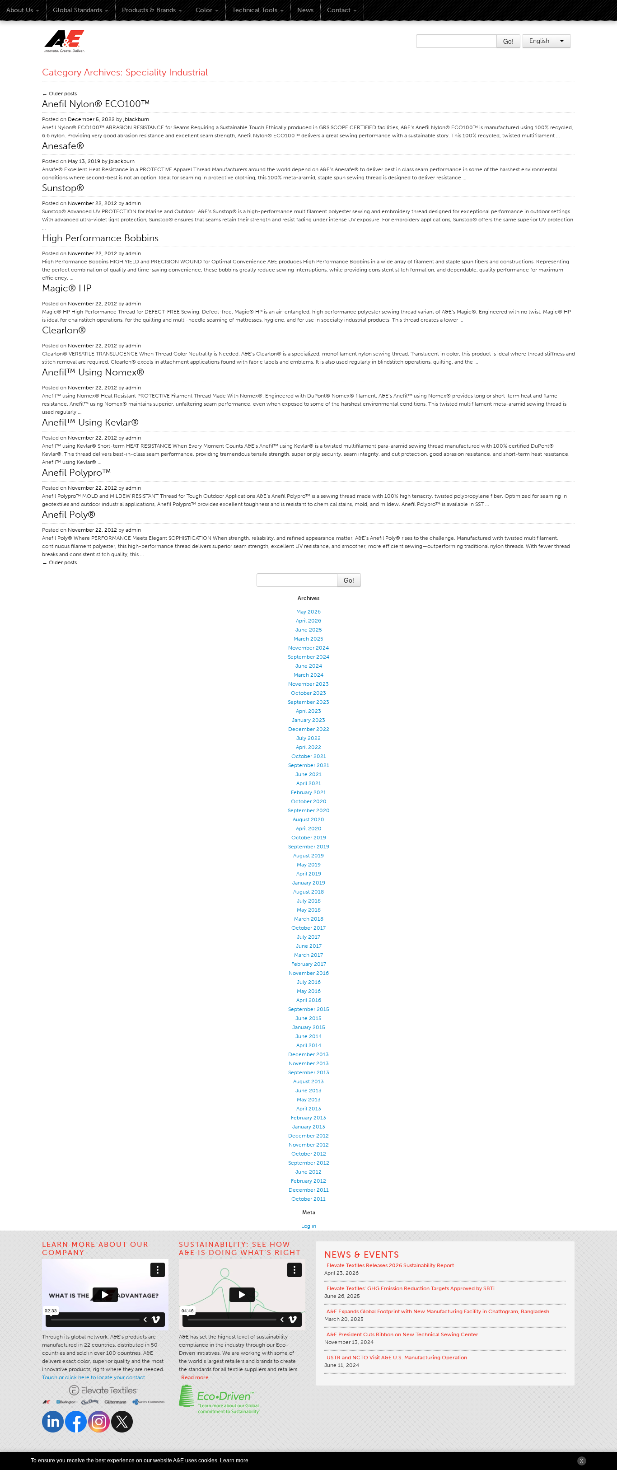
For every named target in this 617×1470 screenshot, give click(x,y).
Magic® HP (67, 288)
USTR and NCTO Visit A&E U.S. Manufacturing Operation (397, 1357)
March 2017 (308, 955)
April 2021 (308, 783)
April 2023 (308, 711)
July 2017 (308, 937)
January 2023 (308, 720)
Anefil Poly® (68, 514)
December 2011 (309, 1190)
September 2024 (308, 657)
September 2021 (308, 765)
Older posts (59, 93)
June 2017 (309, 946)
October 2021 (308, 756)
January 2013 (308, 1127)
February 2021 (308, 792)
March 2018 (308, 919)
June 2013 (308, 1090)
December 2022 (308, 729)
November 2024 (308, 648)
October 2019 (308, 837)
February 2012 (308, 1181)
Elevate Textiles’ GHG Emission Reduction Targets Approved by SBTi (411, 1288)
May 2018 (309, 910)
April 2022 (308, 747)
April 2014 (308, 1045)
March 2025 (308, 639)
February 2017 (308, 964)
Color (204, 10)
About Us (19, 10)
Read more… (197, 1377)
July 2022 (308, 738)
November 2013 (309, 1063)
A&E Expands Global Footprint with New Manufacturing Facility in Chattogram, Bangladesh (438, 1311)
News (305, 10)
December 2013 (308, 1054)
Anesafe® (63, 145)
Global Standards (77, 10)
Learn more (234, 1460)
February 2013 (308, 1117)
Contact (339, 10)
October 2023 (308, 693)
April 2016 (308, 1000)
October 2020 (309, 801)
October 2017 (308, 928)
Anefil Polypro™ (76, 472)
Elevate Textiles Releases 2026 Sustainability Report (390, 1265)
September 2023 (308, 702)
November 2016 (309, 973)
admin (133, 203)
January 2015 (308, 1027)
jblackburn (136, 119)
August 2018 (308, 892)
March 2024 (308, 675)
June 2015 (308, 1018)
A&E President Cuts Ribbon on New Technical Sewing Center (402, 1334)
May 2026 (308, 612)
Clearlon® (64, 330)
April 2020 (309, 828)
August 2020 (308, 819)
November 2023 (308, 684)
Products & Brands (149, 10)
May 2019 (309, 864)
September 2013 (308, 1072)
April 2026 (308, 621)
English (540, 41)
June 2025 (308, 630)
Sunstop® (63, 187)
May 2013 (309, 1099)
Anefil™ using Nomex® (93, 372)
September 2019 (308, 846)
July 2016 (309, 982)
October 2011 (308, 1199)
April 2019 (308, 874)
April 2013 (308, 1108)
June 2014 (308, 1036)
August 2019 (308, 855)
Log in (308, 1226)
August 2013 (308, 1081)
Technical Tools (254, 10)
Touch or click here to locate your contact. (94, 1377)
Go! (508, 41)
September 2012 (308, 1163)
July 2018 (309, 901)
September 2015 (308, 1009)
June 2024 (308, 666)
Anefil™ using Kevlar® (90, 422)
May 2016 (309, 991)
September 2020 (309, 810)
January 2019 (308, 883)
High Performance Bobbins (100, 237)
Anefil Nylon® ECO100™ (96, 103)
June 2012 (308, 1172)
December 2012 (308, 1136)
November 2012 (309, 1145)
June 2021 (308, 774)
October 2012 (308, 1154)
